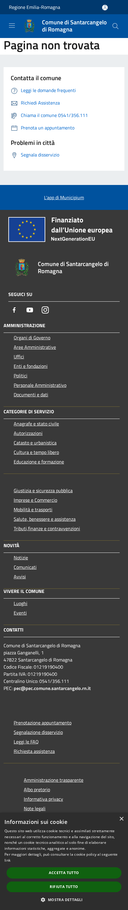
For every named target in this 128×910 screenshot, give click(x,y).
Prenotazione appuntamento (42, 722)
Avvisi (20, 576)
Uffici (19, 356)
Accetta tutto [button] (64, 872)
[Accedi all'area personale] (105, 8)
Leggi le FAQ (26, 741)
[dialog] (64, 861)
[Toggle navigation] (11, 25)
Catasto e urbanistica (35, 442)
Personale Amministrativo (40, 385)
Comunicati (25, 567)
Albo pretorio (37, 789)
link (7, 860)
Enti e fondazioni (31, 366)
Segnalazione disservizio (38, 732)
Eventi (20, 612)
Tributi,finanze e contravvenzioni (47, 528)
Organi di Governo (32, 337)
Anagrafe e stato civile (36, 423)
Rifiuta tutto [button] (64, 886)
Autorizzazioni (28, 433)
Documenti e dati (31, 394)
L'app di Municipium (64, 197)
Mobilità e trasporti (33, 509)
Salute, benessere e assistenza (45, 519)
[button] (63, 899)
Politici (20, 375)
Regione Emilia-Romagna (34, 7)
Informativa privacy (43, 799)
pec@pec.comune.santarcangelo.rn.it (52, 688)
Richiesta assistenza (34, 751)
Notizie (21, 557)
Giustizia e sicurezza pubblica (43, 490)
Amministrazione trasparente (53, 780)
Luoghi (20, 603)
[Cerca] (115, 26)
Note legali (35, 808)
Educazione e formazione (39, 461)
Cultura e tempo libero (36, 452)
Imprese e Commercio (35, 500)
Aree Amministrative (35, 347)
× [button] (121, 819)
